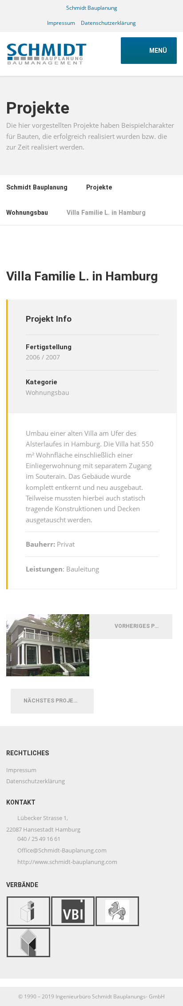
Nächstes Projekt (54, 701)
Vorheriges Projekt (141, 626)
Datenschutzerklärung (108, 23)
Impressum (61, 23)
